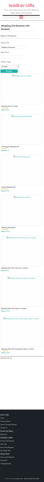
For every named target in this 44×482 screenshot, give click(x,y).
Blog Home (3, 434)
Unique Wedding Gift (8, 187)
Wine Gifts (3, 444)
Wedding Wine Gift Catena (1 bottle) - (14, 308)
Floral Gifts (3, 460)
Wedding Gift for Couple (9, 106)
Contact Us (3, 428)
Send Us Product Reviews (8, 424)
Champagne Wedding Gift (10, 146)
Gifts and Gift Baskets (7, 457)
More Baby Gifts (5, 450)
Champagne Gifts (5, 463)
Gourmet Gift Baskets (7, 441)
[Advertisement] (22, 385)
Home (2, 418)
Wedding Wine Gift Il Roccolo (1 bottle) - (15, 268)
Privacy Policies (5, 421)
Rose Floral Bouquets (7, 447)
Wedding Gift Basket (8, 227)
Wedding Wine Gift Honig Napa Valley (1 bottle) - (18, 349)
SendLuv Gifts (21, 5)
